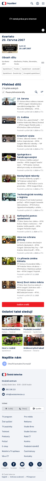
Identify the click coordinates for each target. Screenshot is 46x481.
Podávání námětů (31, 446)
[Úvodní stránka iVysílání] (9, 3)
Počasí (4, 441)
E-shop (5, 446)
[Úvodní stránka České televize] (12, 374)
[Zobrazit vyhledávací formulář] (32, 3)
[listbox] (23, 409)
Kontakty (28, 456)
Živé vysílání (7, 421)
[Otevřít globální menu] (43, 3)
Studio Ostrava (30, 431)
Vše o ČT (5, 456)
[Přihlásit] (37, 3)
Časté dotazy (29, 451)
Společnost (7, 69)
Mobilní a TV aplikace (11, 451)
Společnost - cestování (30, 69)
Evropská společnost (32, 73)
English (4, 477)
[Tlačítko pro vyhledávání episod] (36, 92)
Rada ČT (27, 436)
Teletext (5, 431)
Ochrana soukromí (17, 477)
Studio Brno (29, 426)
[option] (9, 408)
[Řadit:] (42, 92)
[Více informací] (43, 30)
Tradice (17, 69)
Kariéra (27, 441)
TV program (7, 416)
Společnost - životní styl (12, 73)
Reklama (28, 421)
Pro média (28, 416)
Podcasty (6, 436)
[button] (9, 105)
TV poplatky (7, 426)
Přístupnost (30, 477)
